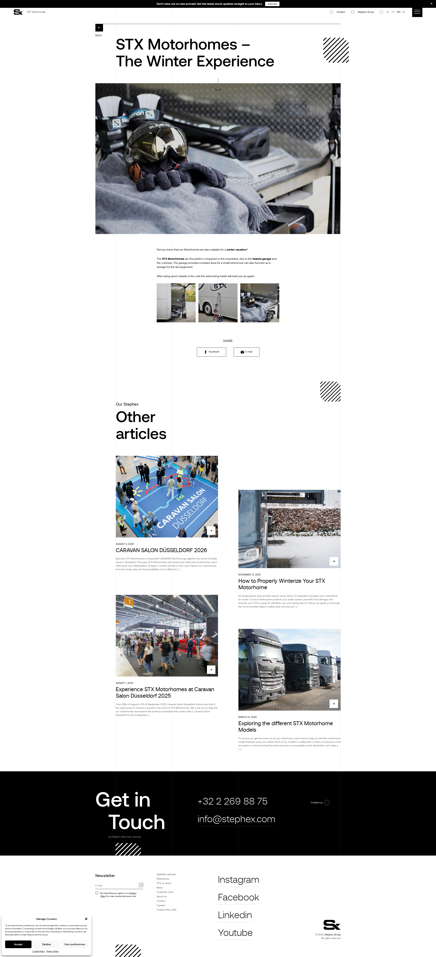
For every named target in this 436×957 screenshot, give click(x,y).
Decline (46, 944)
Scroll (218, 89)
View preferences (74, 944)
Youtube (235, 932)
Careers (161, 905)
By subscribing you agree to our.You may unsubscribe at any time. (118, 894)
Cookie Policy (39, 951)
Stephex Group (366, 12)
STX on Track (164, 883)
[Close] (429, 4)
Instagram (238, 879)
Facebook (213, 351)
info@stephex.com (236, 819)
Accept (18, 944)
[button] (86, 919)
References (163, 878)
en (398, 12)
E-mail (248, 351)
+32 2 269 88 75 (233, 801)
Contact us (317, 802)
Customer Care (165, 892)
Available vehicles (166, 874)
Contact (341, 12)
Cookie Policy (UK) (166, 909)
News (160, 887)
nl (387, 12)
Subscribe (272, 4)
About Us (161, 896)
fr (393, 12)
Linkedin (235, 915)
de (403, 12)
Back (98, 35)
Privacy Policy (52, 951)
